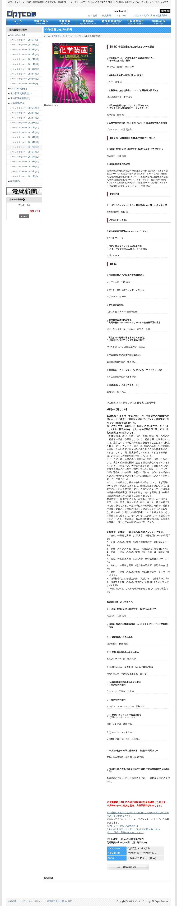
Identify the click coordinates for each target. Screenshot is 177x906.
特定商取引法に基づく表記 (59, 901)
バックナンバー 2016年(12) (25, 152)
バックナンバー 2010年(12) (25, 69)
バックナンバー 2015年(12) (25, 45)
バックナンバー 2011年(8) (25, 176)
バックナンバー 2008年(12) (25, 79)
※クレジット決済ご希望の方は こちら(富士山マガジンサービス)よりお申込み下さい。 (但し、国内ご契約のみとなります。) (134, 829)
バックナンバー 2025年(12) (25, 108)
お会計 (93, 15)
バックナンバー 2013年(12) (25, 54)
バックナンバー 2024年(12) (25, 113)
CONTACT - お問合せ (159, 22)
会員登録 (106, 15)
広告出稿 (88, 22)
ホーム (47, 36)
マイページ (121, 15)
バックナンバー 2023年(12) (25, 118)
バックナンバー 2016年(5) (25, 40)
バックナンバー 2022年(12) (25, 123)
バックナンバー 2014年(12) (25, 49)
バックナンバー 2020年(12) (25, 132)
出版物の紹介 (135, 22)
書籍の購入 (41, 22)
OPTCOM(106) (17, 35)
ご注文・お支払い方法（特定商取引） (151, 15)
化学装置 (56, 36)
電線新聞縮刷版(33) (20, 98)
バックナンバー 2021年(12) (25, 127)
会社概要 (65, 22)
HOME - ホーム (18, 22)
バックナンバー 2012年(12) (25, 59)
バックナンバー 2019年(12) (25, 137)
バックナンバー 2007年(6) (25, 83)
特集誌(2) (15, 181)
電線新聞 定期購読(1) (20, 93)
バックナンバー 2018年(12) (25, 142)
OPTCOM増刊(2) (18, 89)
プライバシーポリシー (31, 901)
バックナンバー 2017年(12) (25, 147)
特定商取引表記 (112, 22)
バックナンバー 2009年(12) (25, 74)
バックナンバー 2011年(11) (25, 64)
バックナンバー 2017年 (72, 36)
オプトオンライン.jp (21, 14)
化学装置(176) (17, 103)
